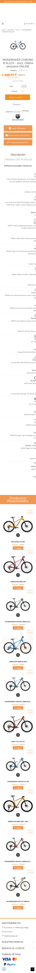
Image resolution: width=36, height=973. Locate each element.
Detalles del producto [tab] (18, 159)
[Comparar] (18, 535)
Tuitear (21, 70)
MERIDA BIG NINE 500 (18, 581)
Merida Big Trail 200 (18, 542)
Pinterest (26, 70)
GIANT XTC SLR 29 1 (18, 741)
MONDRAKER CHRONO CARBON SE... (18, 701)
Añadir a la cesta (15, 97)
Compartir (19, 70)
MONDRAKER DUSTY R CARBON (18, 901)
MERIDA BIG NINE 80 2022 (18, 661)
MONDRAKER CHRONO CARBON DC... (18, 861)
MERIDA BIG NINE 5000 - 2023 (18, 821)
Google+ (24, 70)
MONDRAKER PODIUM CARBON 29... (18, 621)
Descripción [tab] (18, 154)
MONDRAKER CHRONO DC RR (18, 781)
